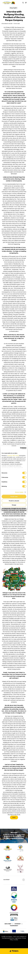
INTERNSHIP (18, 924)
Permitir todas (14, 496)
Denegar (14, 505)
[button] (26, 2)
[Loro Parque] (14, 910)
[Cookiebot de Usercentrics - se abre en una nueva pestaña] (20, 448)
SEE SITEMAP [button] (6, 879)
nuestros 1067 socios (13, 455)
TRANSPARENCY (14, 925)
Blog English (13, 8)
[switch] (24, 477)
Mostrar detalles (19, 492)
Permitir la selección (14, 500)
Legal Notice (18, 938)
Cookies (16, 939)
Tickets (14, 950)
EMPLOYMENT (8, 924)
